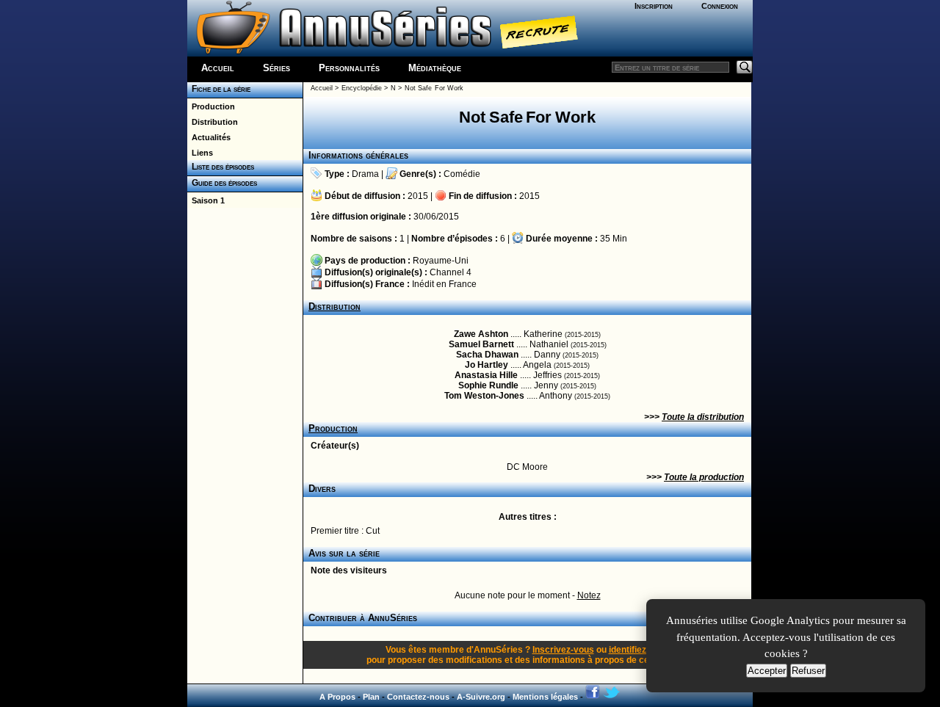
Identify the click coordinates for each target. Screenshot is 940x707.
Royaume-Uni (441, 260)
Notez (589, 595)
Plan (371, 696)
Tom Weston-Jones (484, 396)
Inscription (653, 5)
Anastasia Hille (486, 375)
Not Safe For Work (434, 88)
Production (211, 106)
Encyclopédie (361, 88)
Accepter (767, 670)
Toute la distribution (703, 417)
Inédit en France (444, 284)
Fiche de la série (218, 89)
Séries (276, 67)
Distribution (212, 121)
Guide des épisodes (222, 183)
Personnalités (349, 67)
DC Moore (527, 467)
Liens (200, 152)
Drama (365, 174)
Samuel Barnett (481, 344)
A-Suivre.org (481, 696)
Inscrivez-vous (563, 650)
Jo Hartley (486, 365)
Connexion (719, 5)
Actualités (209, 137)
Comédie (462, 174)
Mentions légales (545, 696)
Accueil (217, 67)
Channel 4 (450, 272)
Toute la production (704, 477)
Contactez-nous (418, 696)
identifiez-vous (639, 650)
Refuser (808, 670)
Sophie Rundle (488, 385)
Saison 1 (206, 200)
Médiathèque (434, 67)
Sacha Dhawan (487, 354)
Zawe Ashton (481, 334)
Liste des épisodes (220, 167)
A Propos (337, 696)
